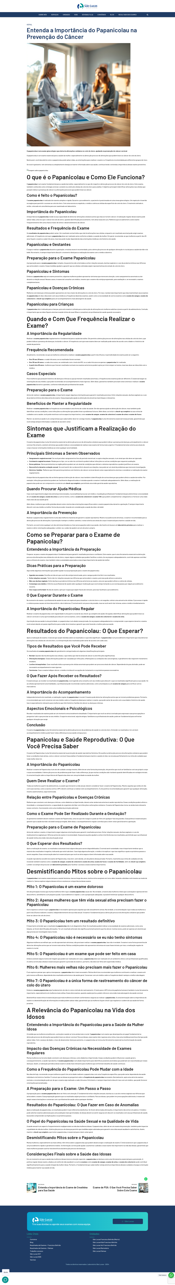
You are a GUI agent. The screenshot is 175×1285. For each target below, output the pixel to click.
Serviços (54, 15)
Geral (29, 24)
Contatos (33, 1239)
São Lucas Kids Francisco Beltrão (105, 1242)
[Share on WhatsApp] (145, 1179)
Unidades (66, 15)
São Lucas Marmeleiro (101, 1248)
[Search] (147, 14)
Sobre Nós (43, 15)
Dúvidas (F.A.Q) (87, 15)
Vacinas (33, 1260)
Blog (112, 15)
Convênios (101, 15)
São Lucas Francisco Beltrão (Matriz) (106, 1239)
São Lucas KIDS (35, 1257)
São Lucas (129, 1221)
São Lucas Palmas (99, 1251)
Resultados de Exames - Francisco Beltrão (45, 1245)
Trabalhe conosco (36, 1251)
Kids (76, 15)
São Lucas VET (35, 1254)
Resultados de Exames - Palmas (41, 1248)
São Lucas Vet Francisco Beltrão (105, 1245)
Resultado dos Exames (127, 15)
